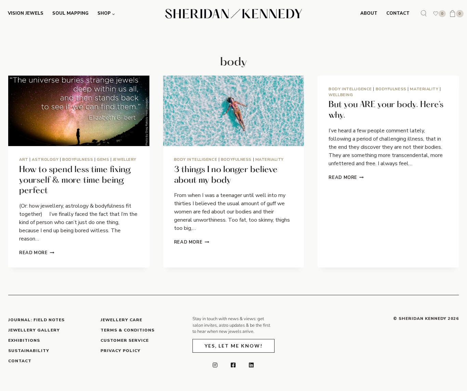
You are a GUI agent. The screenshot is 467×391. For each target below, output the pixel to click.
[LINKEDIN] (251, 365)
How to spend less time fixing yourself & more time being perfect (75, 181)
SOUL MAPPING (70, 13)
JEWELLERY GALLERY (34, 330)
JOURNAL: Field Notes (36, 320)
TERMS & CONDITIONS (128, 330)
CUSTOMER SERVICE (125, 340)
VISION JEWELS (25, 13)
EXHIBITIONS (24, 340)
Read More (36, 253)
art (23, 159)
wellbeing (341, 94)
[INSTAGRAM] (215, 365)
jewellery (124, 159)
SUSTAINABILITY (28, 350)
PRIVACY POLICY (121, 350)
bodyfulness (77, 159)
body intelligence (195, 159)
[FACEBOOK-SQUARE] (233, 365)
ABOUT (368, 13)
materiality (269, 159)
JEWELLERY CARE (121, 320)
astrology (45, 159)
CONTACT (398, 13)
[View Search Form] (423, 14)
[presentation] (78, 111)
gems (103, 159)
